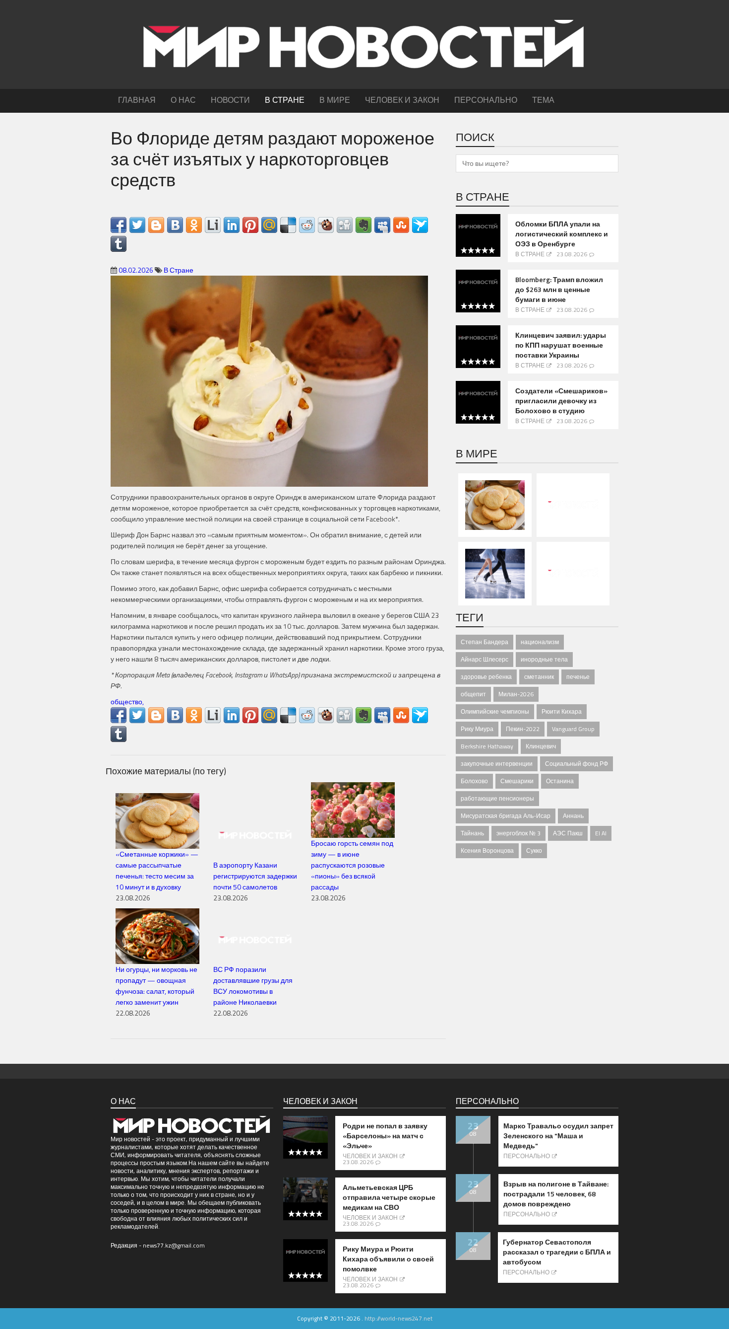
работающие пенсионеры (497, 798)
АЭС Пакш (568, 833)
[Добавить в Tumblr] (118, 244)
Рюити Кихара (562, 711)
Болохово (474, 781)
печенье (578, 676)
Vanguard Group (573, 729)
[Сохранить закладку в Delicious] (288, 225)
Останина (560, 781)
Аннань (573, 815)
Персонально (526, 1156)
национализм (540, 642)
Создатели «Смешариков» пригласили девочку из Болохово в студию (561, 401)
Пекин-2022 (523, 729)
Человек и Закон (370, 1156)
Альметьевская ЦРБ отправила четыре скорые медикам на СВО (389, 1197)
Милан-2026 (516, 694)
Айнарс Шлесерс (484, 659)
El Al (601, 833)
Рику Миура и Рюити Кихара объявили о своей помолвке (388, 1259)
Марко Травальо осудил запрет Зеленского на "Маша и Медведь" (558, 1136)
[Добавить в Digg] (345, 225)
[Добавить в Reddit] (307, 225)
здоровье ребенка (486, 676)
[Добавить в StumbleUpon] (401, 225)
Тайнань (472, 833)
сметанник (539, 676)
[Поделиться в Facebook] (118, 225)
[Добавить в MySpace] (382, 225)
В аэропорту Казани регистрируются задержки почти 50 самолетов (255, 876)
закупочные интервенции (497, 763)
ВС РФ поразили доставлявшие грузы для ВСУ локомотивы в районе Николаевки (253, 985)
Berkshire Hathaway (487, 746)
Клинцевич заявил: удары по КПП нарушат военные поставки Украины (560, 345)
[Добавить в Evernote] (363, 225)
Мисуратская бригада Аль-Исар (505, 815)
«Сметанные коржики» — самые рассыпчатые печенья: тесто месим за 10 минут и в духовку (157, 870)
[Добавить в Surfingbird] (420, 225)
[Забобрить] (326, 225)
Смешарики (517, 781)
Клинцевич (541, 746)
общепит (473, 694)
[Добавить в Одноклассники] (194, 225)
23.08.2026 (571, 254)
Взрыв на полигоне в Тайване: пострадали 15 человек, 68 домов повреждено (555, 1194)
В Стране (178, 270)
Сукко (534, 850)
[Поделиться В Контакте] (175, 225)
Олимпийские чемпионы (495, 711)
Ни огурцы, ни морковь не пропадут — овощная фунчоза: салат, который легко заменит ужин (156, 985)
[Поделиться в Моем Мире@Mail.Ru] (269, 225)
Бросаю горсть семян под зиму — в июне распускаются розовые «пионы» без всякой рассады (352, 865)
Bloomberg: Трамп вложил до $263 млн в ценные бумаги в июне (559, 289)
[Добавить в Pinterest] (250, 225)
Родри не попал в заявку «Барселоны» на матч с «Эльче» (385, 1136)
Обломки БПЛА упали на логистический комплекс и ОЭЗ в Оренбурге (561, 234)
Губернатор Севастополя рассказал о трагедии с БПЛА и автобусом (557, 1252)
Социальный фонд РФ (576, 763)
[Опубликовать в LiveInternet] (213, 225)
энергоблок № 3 (518, 833)
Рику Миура (477, 729)
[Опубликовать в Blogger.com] (156, 225)
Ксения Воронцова (487, 850)
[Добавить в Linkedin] (232, 225)
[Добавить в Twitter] (137, 225)
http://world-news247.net (398, 1318)
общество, (127, 701)
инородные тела (544, 659)
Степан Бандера (484, 642)
